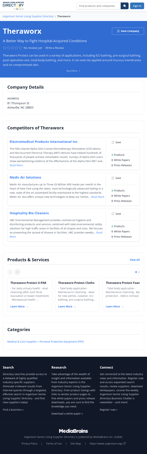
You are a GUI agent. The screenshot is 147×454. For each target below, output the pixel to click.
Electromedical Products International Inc (43, 141)
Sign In (137, 6)
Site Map (75, 443)
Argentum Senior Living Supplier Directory (28, 16)
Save (118, 142)
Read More (16, 165)
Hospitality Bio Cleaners (29, 213)
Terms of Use (54, 443)
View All (135, 259)
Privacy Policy (29, 443)
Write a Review (55, 48)
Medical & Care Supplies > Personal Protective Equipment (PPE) (45, 341)
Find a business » (13, 409)
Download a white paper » (67, 413)
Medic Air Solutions (25, 177)
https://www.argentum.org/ (106, 443)
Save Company (130, 31)
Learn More (17, 306)
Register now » (108, 409)
